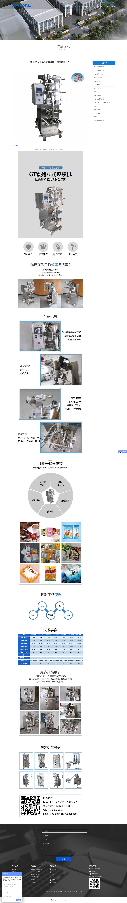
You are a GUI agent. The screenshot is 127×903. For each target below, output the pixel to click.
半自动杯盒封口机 (99, 99)
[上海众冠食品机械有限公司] (21, 5)
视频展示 (85, 6)
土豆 (52, 877)
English (113, 6)
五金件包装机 (97, 88)
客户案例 (92, 6)
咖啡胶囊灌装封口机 (99, 67)
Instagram (54, 871)
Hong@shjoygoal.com (97, 876)
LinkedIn (53, 882)
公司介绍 (14, 869)
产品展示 (77, 6)
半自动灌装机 (97, 95)
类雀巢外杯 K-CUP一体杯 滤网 (102, 102)
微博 (52, 874)
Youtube (53, 879)
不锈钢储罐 (97, 109)
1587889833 (95, 874)
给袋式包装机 (97, 81)
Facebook (53, 869)
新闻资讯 (99, 6)
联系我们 (106, 6)
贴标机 (96, 91)
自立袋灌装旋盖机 (99, 70)
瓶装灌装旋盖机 (98, 77)
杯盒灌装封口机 (98, 74)
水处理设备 (97, 113)
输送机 (96, 106)
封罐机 (96, 117)
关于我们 (70, 6)
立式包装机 (97, 84)
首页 (64, 6)
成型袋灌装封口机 (99, 120)
